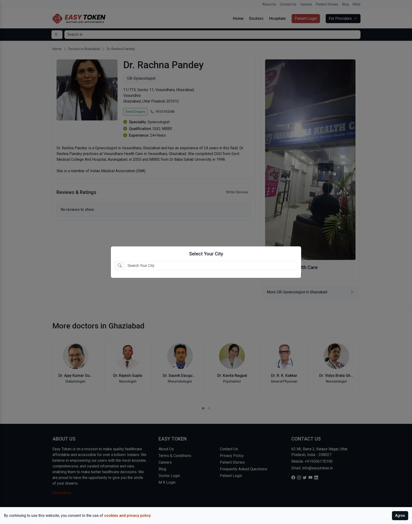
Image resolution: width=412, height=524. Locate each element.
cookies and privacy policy (127, 515)
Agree (400, 515)
